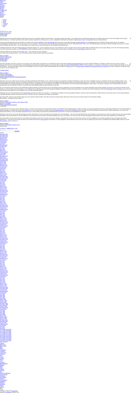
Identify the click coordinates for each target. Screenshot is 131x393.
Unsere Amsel (43, 119)
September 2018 (4, 160)
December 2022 (4, 139)
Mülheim (2, 365)
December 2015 (4, 190)
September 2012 (4, 242)
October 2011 (3, 257)
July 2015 (2, 197)
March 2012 (3, 250)
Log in (1, 389)
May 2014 (2, 214)
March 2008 (3, 315)
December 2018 (4, 158)
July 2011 (2, 261)
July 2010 (2, 277)
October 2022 (3, 141)
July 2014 (2, 212)
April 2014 (2, 216)
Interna (22, 102)
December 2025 (4, 134)
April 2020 (2, 154)
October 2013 (3, 224)
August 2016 (3, 180)
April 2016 (2, 184)
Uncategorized (3, 380)
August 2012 (3, 243)
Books (4, 21)
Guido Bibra (15, 391)
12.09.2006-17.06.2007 (5, 329)
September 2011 (4, 258)
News (1, 367)
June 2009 (2, 295)
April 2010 (2, 281)
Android (2, 343)
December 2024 (4, 135)
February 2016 (3, 187)
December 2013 (4, 221)
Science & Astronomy (5, 373)
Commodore (3, 350)
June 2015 (2, 198)
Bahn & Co (3, 344)
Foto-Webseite (51, 42)
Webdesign (2, 381)
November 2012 (4, 239)
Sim (4, 26)
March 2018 (3, 162)
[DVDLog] (10, 77)
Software (2, 378)
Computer (5, 23)
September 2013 (4, 225)
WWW (26, 102)
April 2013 (2, 232)
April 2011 (2, 265)
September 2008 (4, 307)
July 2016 (2, 182)
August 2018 (3, 161)
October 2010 (3, 273)
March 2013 (3, 234)
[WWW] (23, 77)
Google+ (2, 358)
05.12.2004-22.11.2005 (5, 332)
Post (1, 371)
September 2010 (4, 274)
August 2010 (3, 276)
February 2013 (3, 235)
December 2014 (4, 205)
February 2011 (3, 268)
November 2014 (4, 206)
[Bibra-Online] (4, 34)
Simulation (2, 376)
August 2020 (3, 153)
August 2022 (3, 142)
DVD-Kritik (109, 89)
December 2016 (4, 176)
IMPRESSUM (10, 128)
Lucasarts (2, 362)
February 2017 (3, 173)
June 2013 (2, 229)
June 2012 (2, 246)
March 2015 (3, 202)
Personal (2, 370)
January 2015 (3, 203)
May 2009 (2, 296)
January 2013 (3, 236)
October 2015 (3, 193)
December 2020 (4, 152)
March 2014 (3, 217)
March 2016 (3, 186)
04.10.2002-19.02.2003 (5, 336)
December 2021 (4, 145)
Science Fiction (3, 374)
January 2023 (3, 138)
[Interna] (19, 77)
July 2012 (2, 244)
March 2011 (3, 266)
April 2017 (2, 171)
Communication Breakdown (7, 75)
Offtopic (2, 369)
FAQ (16, 128)
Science (5, 19)
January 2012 (3, 253)
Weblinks (2, 382)
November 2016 (4, 178)
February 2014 (3, 218)
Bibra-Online (8, 57)
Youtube (2, 386)
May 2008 (2, 313)
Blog (1, 347)
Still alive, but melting (5, 103)
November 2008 (4, 305)
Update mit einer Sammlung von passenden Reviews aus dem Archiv (92, 66)
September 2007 (4, 324)
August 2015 (3, 195)
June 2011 (2, 262)
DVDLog (41, 42)
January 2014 (3, 220)
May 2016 (2, 183)
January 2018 (3, 164)
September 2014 (4, 209)
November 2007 (4, 321)
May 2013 (2, 231)
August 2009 (3, 292)
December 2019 (4, 156)
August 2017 (3, 168)
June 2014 (2, 213)
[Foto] (15, 77)
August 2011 (3, 259)
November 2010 (4, 272)
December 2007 (4, 320)
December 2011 (4, 254)
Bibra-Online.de (81, 42)
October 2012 (3, 240)
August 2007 (3, 325)
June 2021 (2, 149)
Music (4, 22)
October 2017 (3, 167)
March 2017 (3, 172)
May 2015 (2, 199)
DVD (83, 39)
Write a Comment (4, 55)
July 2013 (2, 228)
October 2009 (3, 290)
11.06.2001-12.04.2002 (5, 340)
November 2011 (4, 255)
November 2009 (4, 288)
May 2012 (2, 247)
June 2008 (2, 311)
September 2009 (4, 291)
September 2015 (4, 194)
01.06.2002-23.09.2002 (5, 337)
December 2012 (4, 238)
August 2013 (3, 227)
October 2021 (3, 146)
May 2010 (2, 280)
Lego (1, 361)
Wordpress (2, 384)
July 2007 (2, 326)
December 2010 (4, 270)
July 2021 (2, 147)
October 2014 (3, 208)
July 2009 (2, 294)
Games (4, 25)
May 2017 (2, 169)
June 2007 (2, 328)
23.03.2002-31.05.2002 (5, 339)
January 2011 (3, 269)
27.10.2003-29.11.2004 (5, 333)
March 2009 (3, 299)
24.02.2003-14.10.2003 (5, 335)
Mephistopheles (4, 363)
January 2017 (3, 175)
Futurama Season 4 (59, 110)
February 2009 (3, 300)
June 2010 (2, 279)
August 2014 (3, 210)
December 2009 (4, 287)
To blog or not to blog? (5, 33)
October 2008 (3, 306)
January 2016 (3, 188)
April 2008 (2, 314)
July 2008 (2, 310)
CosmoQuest (3, 352)
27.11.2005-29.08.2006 (5, 330)
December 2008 (4, 303)
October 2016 (3, 179)
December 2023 (4, 137)
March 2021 (3, 150)
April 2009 (2, 298)
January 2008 (3, 318)
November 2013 (4, 223)
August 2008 (3, 309)
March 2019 (3, 157)
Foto (89, 39)
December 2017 (4, 165)
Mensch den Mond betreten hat (75, 63)
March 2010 (3, 283)
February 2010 (3, 284)
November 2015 (4, 191)
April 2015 (2, 201)
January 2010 (3, 285)
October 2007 (3, 322)
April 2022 (2, 143)
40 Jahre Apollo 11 (4, 58)
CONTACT (3, 128)
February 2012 (3, 251)
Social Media (3, 377)
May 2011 (2, 264)
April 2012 (2, 249)
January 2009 (3, 302)
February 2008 (3, 317)
